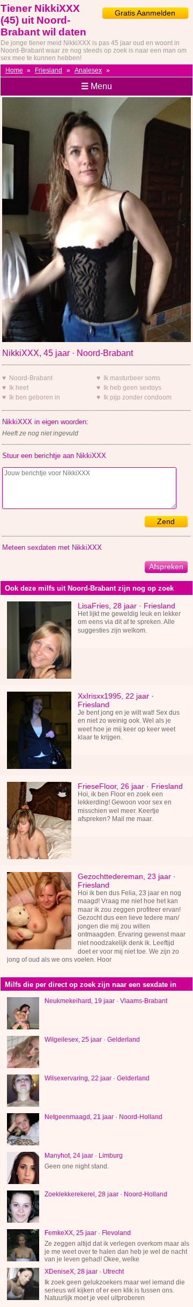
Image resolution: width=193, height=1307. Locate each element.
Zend (166, 521)
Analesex (88, 70)
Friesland (48, 70)
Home (14, 70)
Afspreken (166, 566)
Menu (96, 86)
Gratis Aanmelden (145, 13)
